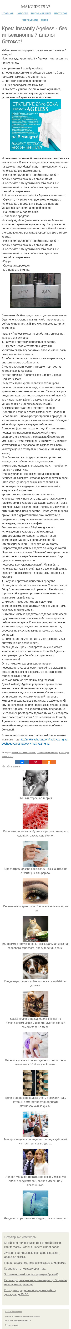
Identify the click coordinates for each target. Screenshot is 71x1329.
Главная (7, 13)
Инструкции (30, 20)
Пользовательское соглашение (27, 1316)
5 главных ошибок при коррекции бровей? (31, 1274)
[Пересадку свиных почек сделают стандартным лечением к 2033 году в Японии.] (35, 1056)
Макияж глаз (35, 6)
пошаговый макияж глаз (47, 752)
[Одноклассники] (49, 762)
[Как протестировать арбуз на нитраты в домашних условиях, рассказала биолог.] (35, 827)
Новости (22, 13)
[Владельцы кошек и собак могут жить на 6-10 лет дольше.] (35, 977)
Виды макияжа (41, 13)
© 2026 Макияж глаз (13, 1311)
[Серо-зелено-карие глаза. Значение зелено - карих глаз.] (35, 902)
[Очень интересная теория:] (35, 794)
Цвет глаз (60, 13)
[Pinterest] (35, 762)
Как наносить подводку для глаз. (25, 1268)
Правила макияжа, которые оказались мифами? (35, 1262)
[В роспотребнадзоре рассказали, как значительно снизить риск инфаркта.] (35, 865)
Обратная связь (11, 1325)
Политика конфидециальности (18, 1320)
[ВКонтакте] (22, 762)
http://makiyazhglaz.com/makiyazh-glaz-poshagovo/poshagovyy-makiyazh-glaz (35, 741)
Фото (44, 20)
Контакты (9, 1316)
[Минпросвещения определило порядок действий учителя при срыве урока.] (35, 1135)
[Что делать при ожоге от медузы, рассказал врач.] (35, 1214)
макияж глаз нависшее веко (24, 752)
